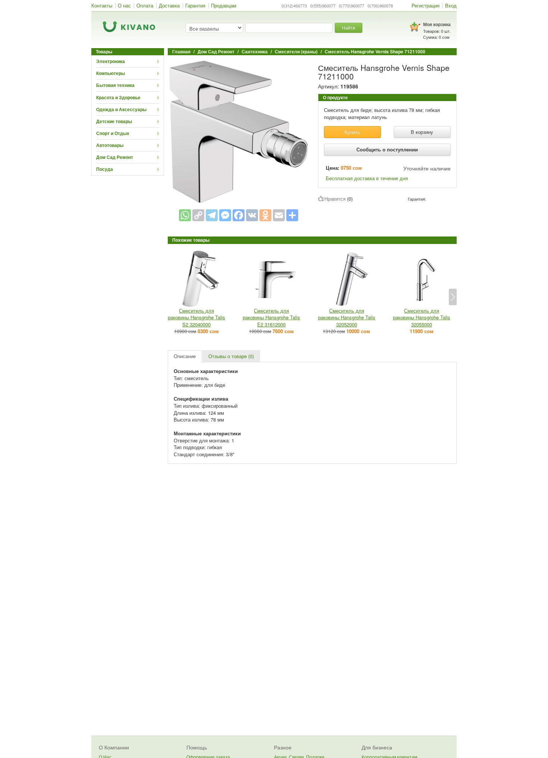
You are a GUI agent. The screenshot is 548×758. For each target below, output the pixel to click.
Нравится (335, 198)
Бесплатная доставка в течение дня (367, 178)
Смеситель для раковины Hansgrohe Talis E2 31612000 (271, 317)
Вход (451, 5)
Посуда (104, 169)
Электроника (110, 61)
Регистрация (426, 5)
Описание (185, 356)
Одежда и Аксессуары (121, 109)
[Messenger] (225, 215)
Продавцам (223, 5)
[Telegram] (211, 215)
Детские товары (114, 121)
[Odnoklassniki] (265, 215)
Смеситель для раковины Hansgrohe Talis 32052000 (346, 317)
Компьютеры (110, 73)
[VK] (252, 215)
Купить (352, 131)
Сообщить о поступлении (387, 149)
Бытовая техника (115, 85)
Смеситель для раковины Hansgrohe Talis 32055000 (421, 317)
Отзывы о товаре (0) (231, 356)
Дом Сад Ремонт (114, 157)
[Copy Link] (198, 215)
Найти (348, 27)
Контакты (101, 5)
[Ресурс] (292, 215)
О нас (124, 5)
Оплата (144, 5)
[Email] (279, 215)
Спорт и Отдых (112, 133)
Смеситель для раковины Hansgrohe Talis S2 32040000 (196, 317)
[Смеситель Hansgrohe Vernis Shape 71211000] (238, 130)
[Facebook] (238, 215)
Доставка (169, 5)
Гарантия (195, 5)
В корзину (422, 131)
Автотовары (109, 145)
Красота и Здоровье (118, 97)
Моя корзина (437, 24)
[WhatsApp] (185, 215)
